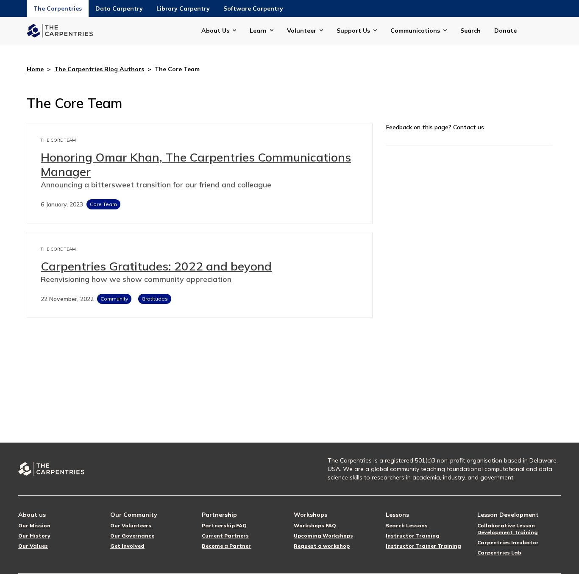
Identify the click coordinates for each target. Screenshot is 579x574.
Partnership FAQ (224, 525)
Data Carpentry (119, 8)
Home (35, 69)
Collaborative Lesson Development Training (507, 528)
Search (470, 30)
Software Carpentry (253, 8)
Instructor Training (413, 535)
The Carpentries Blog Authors (99, 69)
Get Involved (127, 546)
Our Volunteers (130, 525)
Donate (505, 30)
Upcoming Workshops (323, 535)
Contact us (468, 127)
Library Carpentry (183, 8)
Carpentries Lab (499, 552)
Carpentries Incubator (508, 542)
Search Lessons (407, 525)
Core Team (103, 204)
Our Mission (34, 525)
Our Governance (132, 535)
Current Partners (225, 535)
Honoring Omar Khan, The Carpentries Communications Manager (196, 164)
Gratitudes (155, 298)
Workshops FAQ (315, 525)
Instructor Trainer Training (423, 546)
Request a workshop (322, 546)
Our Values (33, 546)
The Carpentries (57, 8)
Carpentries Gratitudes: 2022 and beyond (156, 266)
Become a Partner (226, 546)
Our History (34, 535)
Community (114, 298)
